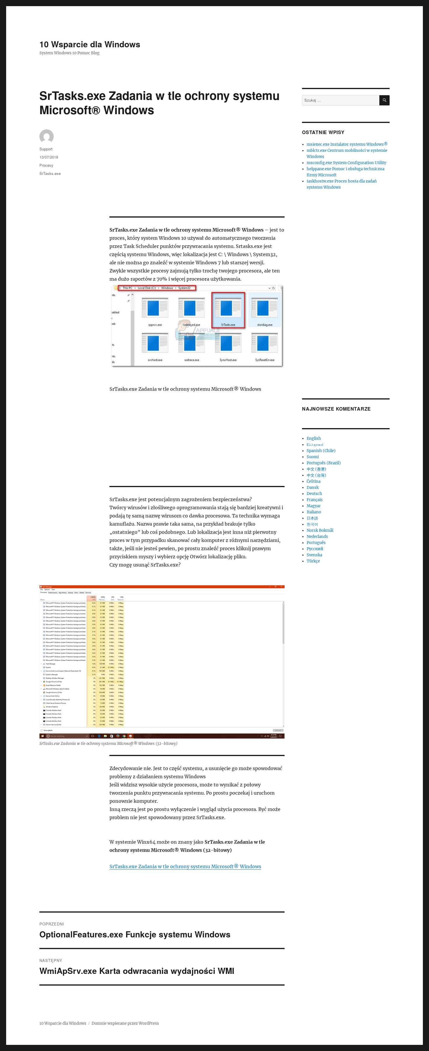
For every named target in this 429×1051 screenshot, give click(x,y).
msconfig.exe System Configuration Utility (346, 162)
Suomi (313, 456)
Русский (315, 548)
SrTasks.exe (50, 173)
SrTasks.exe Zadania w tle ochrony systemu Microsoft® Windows (185, 866)
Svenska (314, 555)
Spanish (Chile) (321, 450)
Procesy (46, 165)
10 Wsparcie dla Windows (89, 44)
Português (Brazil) (324, 463)
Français (315, 499)
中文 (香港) (316, 469)
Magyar (314, 505)
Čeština (313, 481)
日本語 (312, 518)
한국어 (312, 524)
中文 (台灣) (316, 475)
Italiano (314, 512)
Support (46, 149)
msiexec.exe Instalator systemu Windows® (347, 144)
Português (316, 542)
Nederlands (317, 536)
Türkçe (313, 561)
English (314, 438)
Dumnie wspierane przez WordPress (125, 1023)
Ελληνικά (315, 444)
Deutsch (314, 493)
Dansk (313, 487)
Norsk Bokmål (320, 530)
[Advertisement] (198, 173)
